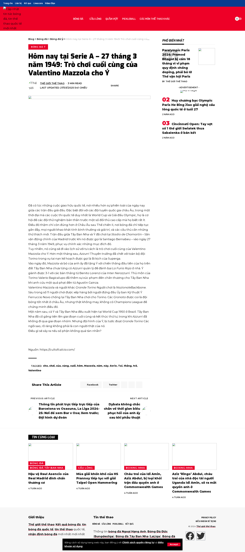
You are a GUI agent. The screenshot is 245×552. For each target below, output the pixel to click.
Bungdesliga (103, 536)
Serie (113, 365)
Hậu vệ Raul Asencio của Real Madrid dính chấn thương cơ (48, 478)
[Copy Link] (138, 85)
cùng (65, 365)
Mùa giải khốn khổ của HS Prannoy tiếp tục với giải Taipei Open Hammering (97, 478)
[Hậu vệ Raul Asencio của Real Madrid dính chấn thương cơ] (50, 456)
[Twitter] (232, 3)
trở (135, 365)
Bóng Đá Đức (158, 531)
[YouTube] (236, 3)
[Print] (143, 85)
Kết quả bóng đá (68, 524)
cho (45, 365)
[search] (229, 19)
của (58, 365)
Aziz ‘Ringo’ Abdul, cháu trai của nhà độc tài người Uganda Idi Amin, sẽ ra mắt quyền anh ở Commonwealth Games (194, 482)
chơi (52, 365)
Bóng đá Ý (38, 46)
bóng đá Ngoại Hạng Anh (127, 531)
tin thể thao (64, 529)
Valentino (34, 370)
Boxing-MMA (135, 467)
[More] (148, 85)
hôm (80, 365)
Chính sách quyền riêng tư (138, 542)
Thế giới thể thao (52, 83)
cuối (73, 365)
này (106, 365)
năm (99, 365)
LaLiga (155, 536)
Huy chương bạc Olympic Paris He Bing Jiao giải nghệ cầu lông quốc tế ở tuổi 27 (188, 105)
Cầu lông (85, 467)
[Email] (132, 85)
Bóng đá (36, 463)
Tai (120, 365)
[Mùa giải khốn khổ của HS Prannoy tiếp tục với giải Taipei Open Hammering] (98, 456)
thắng (128, 365)
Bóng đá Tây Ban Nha (46, 467)
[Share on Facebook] (122, 85)
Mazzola (89, 365)
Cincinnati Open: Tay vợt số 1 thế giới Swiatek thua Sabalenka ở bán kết (187, 128)
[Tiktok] (240, 3)
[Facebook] (228, 3)
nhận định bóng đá (42, 534)
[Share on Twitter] (127, 85)
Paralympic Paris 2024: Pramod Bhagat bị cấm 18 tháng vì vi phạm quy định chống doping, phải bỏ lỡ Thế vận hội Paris (177, 63)
